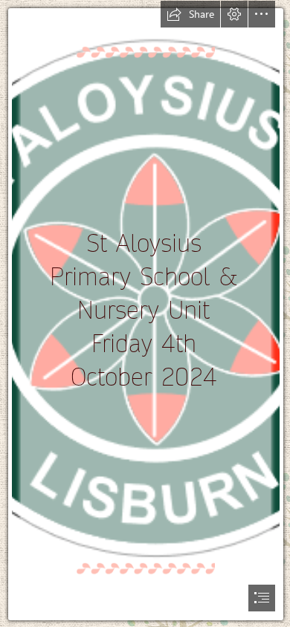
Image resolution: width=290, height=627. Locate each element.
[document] (145, 313)
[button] (190, 14)
